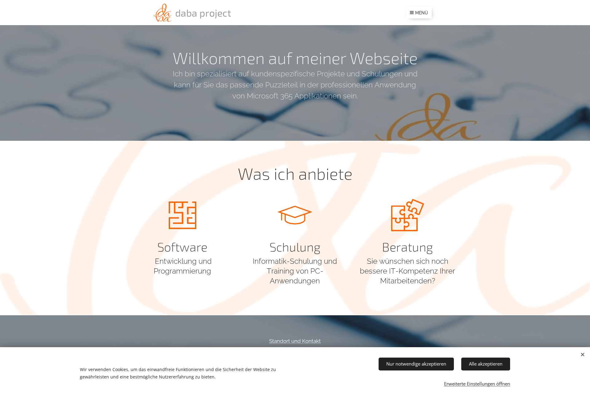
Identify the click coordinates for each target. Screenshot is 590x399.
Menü (421, 12)
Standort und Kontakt (295, 341)
